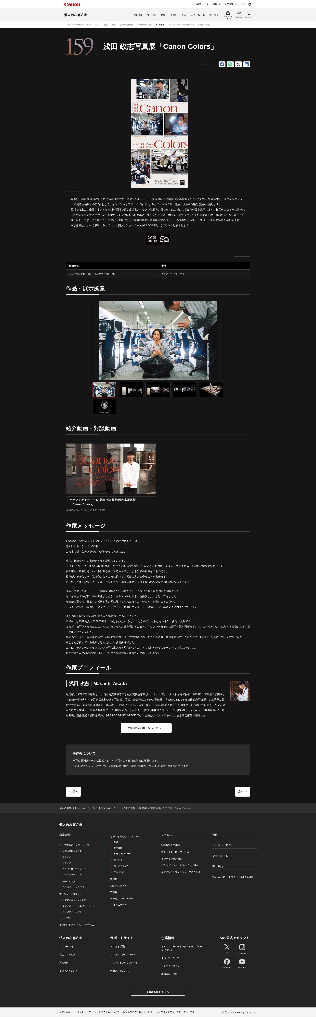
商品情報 (138, 14)
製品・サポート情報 (207, 4)
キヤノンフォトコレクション (181, 24)
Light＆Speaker (119, 885)
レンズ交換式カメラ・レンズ (74, 845)
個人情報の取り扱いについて (138, 1012)
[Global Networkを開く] (250, 4)
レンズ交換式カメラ (72, 850)
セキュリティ (120, 904)
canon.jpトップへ (158, 992)
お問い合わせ (67, 1012)
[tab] (104, 389)
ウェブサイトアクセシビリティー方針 (175, 1012)
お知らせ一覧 (204, 24)
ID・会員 (214, 14)
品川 (98, 24)
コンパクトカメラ (68, 881)
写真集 (113, 892)
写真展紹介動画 (126, 24)
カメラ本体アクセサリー (74, 868)
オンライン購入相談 (171, 858)
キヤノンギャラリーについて (79, 24)
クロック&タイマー (123, 854)
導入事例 (63, 962)
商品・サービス (67, 954)
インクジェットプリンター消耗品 (76, 924)
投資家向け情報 (169, 974)
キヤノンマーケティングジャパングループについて (181, 948)
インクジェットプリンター (75, 899)
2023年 (143, 808)
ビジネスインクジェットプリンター (80, 905)
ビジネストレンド (68, 970)
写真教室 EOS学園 (170, 845)
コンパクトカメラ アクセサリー (78, 887)
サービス (151, 14)
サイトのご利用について (106, 1012)
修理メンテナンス (119, 970)
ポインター (119, 859)
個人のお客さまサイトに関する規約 (233, 877)
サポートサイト (121, 938)
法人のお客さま (70, 938)
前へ (75, 791)
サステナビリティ (170, 966)
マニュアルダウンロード (123, 954)
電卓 (116, 842)
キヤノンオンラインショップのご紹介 (180, 872)
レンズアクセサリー (72, 874)
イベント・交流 (178, 14)
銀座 (105, 24)
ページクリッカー (122, 865)
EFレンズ (67, 862)
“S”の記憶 (159, 24)
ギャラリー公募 (144, 24)
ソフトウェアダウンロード (124, 962)
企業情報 (229, 4)
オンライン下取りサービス (175, 851)
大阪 (113, 24)
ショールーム (198, 14)
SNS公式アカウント (234, 937)
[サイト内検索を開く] (244, 4)
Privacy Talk (119, 871)
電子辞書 (118, 848)
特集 (163, 14)
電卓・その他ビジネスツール (125, 836)
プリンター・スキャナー (72, 894)
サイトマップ (84, 1012)
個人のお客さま (75, 14)
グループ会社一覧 (170, 958)
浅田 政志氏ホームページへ (144, 728)
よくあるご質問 (118, 946)
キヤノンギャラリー (109, 808)
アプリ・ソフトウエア (121, 899)
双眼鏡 (113, 878)
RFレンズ (67, 856)
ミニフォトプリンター (73, 911)
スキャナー (68, 917)
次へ (240, 791)
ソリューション (67, 946)
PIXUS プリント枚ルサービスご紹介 (179, 865)
